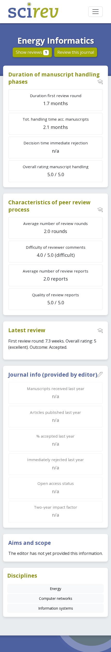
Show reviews (31, 52)
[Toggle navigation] (95, 11)
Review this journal (75, 52)
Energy (55, 588)
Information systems (55, 608)
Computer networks (55, 598)
